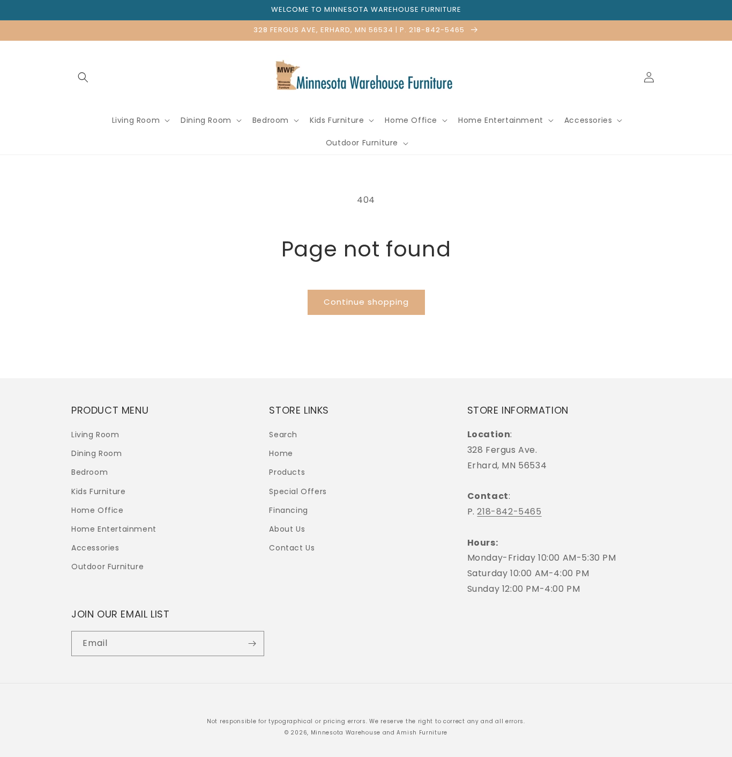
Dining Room (96, 453)
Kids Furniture (98, 491)
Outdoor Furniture (107, 566)
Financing (288, 510)
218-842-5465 (509, 511)
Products (287, 472)
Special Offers (297, 491)
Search (283, 434)
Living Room (95, 434)
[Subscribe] (252, 643)
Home (281, 453)
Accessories (95, 547)
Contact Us (292, 547)
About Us (287, 529)
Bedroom (89, 472)
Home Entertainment (113, 529)
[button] (83, 77)
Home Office (97, 510)
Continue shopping (366, 301)
